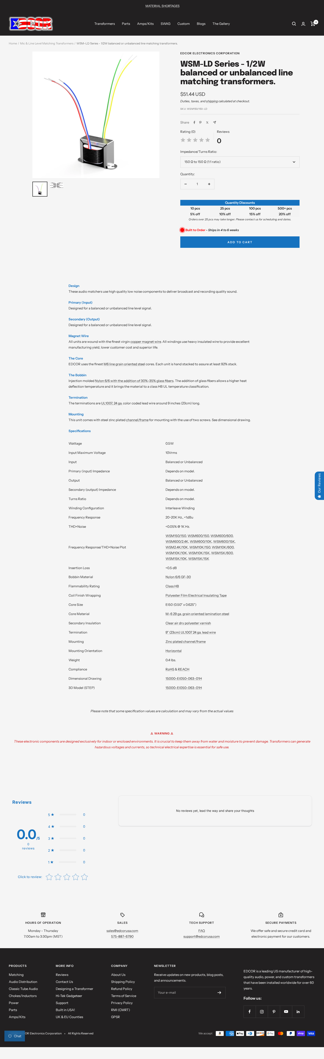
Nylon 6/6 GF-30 (178, 577)
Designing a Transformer (74, 989)
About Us (118, 975)
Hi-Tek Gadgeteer (69, 996)
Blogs (201, 24)
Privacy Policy (122, 1003)
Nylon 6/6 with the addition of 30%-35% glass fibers (134, 381)
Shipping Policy (123, 982)
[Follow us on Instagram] (262, 1012)
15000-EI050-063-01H (184, 678)
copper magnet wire (145, 342)
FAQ (201, 931)
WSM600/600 (221, 536)
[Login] (303, 24)
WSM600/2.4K (177, 541)
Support (62, 1003)
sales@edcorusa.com (122, 931)
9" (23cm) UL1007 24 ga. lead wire (191, 632)
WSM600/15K (224, 541)
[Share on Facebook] (194, 122)
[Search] (294, 24)
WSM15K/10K (176, 559)
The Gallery (221, 24)
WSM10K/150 (199, 547)
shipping (212, 101)
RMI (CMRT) (120, 1010)
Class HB (172, 586)
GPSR (115, 1017)
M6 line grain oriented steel (124, 364)
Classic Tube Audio (23, 989)
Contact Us (64, 982)
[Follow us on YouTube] (286, 1012)
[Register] (219, 992)
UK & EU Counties (69, 1017)
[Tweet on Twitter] (207, 122)
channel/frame (137, 420)
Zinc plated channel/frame (186, 641)
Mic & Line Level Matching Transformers (46, 43)
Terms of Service (123, 996)
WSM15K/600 (222, 553)
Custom (183, 24)
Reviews (62, 975)
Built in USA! (65, 1010)
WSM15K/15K (198, 559)
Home (13, 43)
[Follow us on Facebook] (250, 1012)
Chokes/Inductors (23, 996)
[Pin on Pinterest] (200, 122)
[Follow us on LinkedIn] (298, 1012)
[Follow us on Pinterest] (274, 1012)
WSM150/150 (176, 536)
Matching (16, 975)
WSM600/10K (201, 541)
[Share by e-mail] (214, 122)
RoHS (170, 669)
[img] (195, 140)
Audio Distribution (23, 982)
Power (14, 1003)
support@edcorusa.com (201, 936)
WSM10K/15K (199, 553)
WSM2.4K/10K (177, 547)
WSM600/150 (198, 536)
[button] (66, 815)
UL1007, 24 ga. (111, 403)
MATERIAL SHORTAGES (162, 6)
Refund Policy (121, 989)
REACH (183, 669)
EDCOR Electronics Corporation (210, 53)
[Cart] (313, 24)
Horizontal (174, 651)
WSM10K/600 (223, 547)
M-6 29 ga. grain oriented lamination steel (197, 614)
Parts (126, 24)
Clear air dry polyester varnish (188, 623)
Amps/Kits (145, 24)
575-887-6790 (122, 936)
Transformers (104, 24)
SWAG (165, 24)
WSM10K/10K (176, 553)
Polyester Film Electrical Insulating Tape (196, 595)
